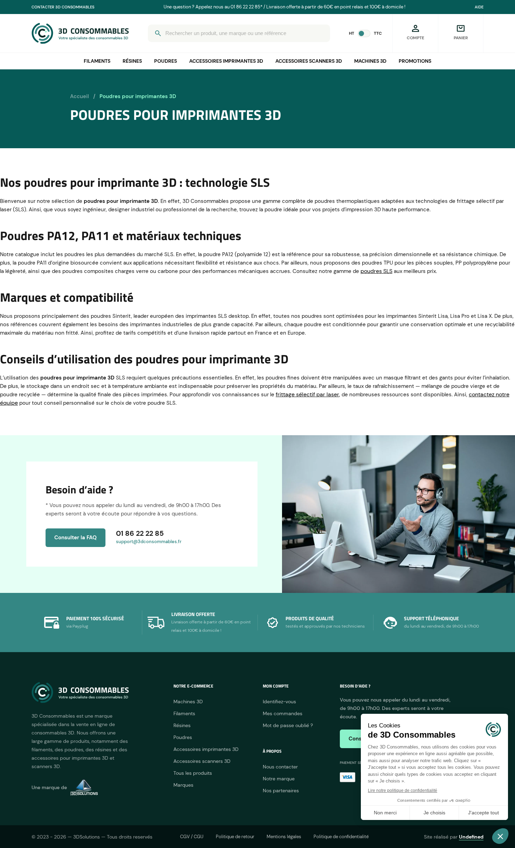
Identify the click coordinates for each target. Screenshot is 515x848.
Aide (479, 7)
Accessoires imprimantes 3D (226, 61)
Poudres (165, 61)
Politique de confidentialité (341, 837)
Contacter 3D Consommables (63, 7)
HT (351, 33)
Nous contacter (280, 767)
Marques (183, 785)
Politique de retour (235, 837)
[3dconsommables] (80, 33)
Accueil (79, 96)
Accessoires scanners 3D (308, 61)
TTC (378, 33)
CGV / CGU (192, 837)
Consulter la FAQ (75, 537)
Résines (132, 61)
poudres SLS (376, 271)
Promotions (415, 61)
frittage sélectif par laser (307, 394)
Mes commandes (282, 713)
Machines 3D (370, 61)
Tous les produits (192, 773)
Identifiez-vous (279, 701)
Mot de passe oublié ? (288, 725)
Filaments (97, 61)
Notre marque (279, 778)
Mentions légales (284, 837)
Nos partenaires (281, 790)
